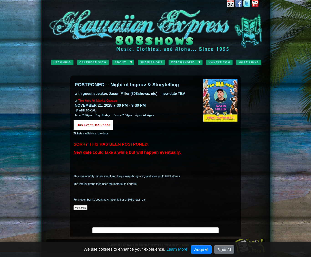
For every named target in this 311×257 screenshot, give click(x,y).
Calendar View (92, 62)
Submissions (151, 62)
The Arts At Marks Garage (97, 100)
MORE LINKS (249, 62)
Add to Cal (87, 110)
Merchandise (182, 62)
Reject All (224, 249)
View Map (80, 207)
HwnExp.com (219, 62)
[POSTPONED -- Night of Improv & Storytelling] (220, 100)
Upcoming (62, 62)
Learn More (176, 249)
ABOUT (120, 62)
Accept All (201, 249)
